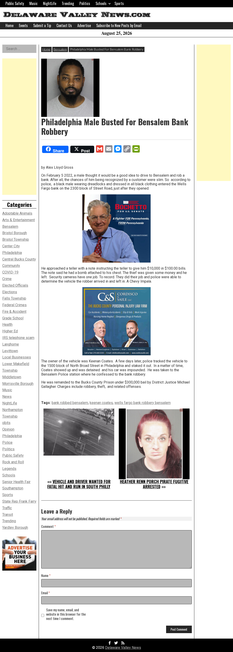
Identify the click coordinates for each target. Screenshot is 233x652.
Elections (9, 292)
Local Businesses (16, 357)
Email (45, 593)
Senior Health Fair (16, 482)
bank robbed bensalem (70, 403)
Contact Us (64, 25)
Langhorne (10, 344)
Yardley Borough (15, 527)
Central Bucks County (19, 259)
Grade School (12, 318)
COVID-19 (10, 272)
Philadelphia (12, 436)
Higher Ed (10, 331)
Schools (101, 3)
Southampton (12, 488)
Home (9, 25)
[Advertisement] (19, 126)
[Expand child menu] (109, 3)
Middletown (11, 377)
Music (33, 3)
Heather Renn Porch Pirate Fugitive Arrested (154, 484)
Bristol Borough (14, 233)
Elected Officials (15, 285)
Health (7, 324)
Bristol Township (15, 239)
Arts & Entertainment (18, 220)
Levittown (10, 351)
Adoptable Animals (17, 213)
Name (46, 576)
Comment (48, 526)
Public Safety (14, 3)
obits (6, 423)
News (7, 396)
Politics (84, 3)
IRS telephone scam (18, 338)
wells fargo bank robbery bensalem (142, 403)
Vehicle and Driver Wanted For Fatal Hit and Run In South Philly (79, 484)
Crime (7, 279)
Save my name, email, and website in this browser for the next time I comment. (66, 614)
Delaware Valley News (123, 647)
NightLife (49, 3)
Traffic (7, 508)
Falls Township (14, 298)
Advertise (84, 25)
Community (11, 265)
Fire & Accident (14, 311)
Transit (7, 514)
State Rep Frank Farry (19, 501)
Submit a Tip (42, 25)
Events (23, 25)
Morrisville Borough (17, 383)
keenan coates (101, 403)
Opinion (8, 429)
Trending (68, 3)
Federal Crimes (14, 305)
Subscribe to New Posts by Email (119, 25)
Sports (119, 3)
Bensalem (60, 49)
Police (7, 442)
